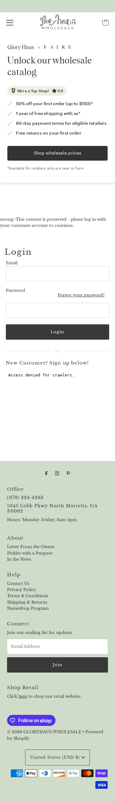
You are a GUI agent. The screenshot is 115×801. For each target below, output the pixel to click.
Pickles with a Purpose (29, 553)
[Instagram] (57, 473)
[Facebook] (46, 473)
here (22, 696)
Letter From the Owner (31, 546)
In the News (19, 559)
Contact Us (18, 583)
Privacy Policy (21, 589)
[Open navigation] (10, 22)
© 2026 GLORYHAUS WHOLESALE (44, 732)
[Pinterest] (68, 473)
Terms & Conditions (27, 595)
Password (15, 290)
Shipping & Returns (27, 602)
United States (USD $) (55, 757)
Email (11, 263)
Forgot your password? (81, 295)
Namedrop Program (28, 608)
